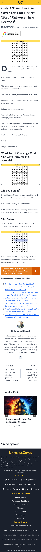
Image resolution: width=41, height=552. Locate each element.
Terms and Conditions (20, 501)
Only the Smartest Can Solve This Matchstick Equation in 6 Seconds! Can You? (11, 373)
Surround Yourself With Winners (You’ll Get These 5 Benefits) (20, 540)
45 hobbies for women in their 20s (20, 525)
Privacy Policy (20, 497)
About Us (20, 518)
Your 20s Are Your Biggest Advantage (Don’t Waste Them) (20, 530)
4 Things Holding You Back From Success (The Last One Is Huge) (20, 535)
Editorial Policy (20, 511)
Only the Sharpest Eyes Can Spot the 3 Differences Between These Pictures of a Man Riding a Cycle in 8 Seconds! (22, 287)
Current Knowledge (32, 27)
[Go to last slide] (6, 415)
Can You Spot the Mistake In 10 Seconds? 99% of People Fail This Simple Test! (31, 373)
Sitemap (20, 508)
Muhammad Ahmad (20, 331)
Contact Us (20, 515)
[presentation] (20, 405)
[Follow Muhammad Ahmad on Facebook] (20, 357)
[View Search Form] (39, 2)
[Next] (34, 415)
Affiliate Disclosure (21, 504)
